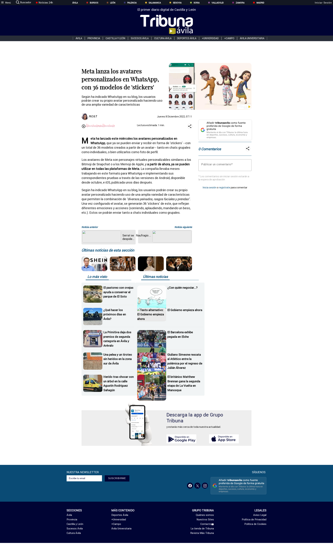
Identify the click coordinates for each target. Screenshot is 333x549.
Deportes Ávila (186, 38)
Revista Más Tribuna (202, 533)
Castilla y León (115, 38)
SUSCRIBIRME (117, 478)
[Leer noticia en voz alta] (84, 127)
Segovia (177, 2)
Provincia (94, 38)
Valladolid (218, 2)
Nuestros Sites (205, 519)
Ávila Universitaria (252, 38)
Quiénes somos (205, 515)
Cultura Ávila (163, 38)
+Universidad (210, 38)
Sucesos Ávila (140, 38)
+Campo (229, 38)
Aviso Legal (259, 515)
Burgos (94, 2)
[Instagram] (205, 486)
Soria (197, 2)
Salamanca (155, 2)
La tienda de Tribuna (202, 528)
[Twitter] (197, 486)
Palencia (132, 2)
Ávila (75, 2)
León (112, 2)
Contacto (205, 524)
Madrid (260, 2)
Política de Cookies (255, 524)
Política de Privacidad (254, 519)
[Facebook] (190, 486)
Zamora (240, 2)
